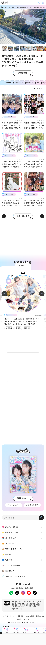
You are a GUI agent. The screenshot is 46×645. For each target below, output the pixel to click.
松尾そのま (18, 83)
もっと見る (38, 88)
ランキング (8, 543)
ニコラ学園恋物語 (11, 565)
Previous (4, 293)
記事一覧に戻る (23, 216)
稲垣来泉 (29, 83)
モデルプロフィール (12, 549)
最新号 (6, 554)
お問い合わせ (40, 616)
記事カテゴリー (10, 532)
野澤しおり (25, 326)
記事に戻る (23, 73)
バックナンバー (13, 505)
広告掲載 (20, 616)
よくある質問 (29, 616)
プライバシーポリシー (9, 616)
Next (42, 293)
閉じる (1, 633)
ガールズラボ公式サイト (13, 576)
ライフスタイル (9, 7)
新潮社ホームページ (23, 619)
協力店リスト (9, 571)
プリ (38, 83)
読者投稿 (7, 560)
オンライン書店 (32, 505)
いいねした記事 (10, 527)
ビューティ (26, 632)
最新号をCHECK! (23, 498)
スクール (36, 632)
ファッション (17, 632)
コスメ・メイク (11, 326)
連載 (6, 632)
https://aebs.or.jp (17, 609)
